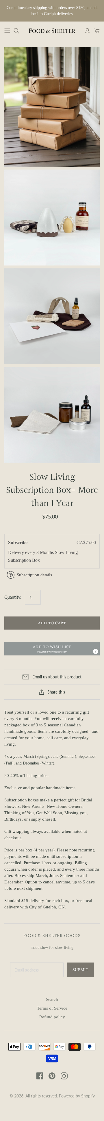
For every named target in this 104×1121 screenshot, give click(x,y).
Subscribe (18, 542)
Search (52, 999)
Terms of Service (52, 1008)
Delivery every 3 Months (31, 552)
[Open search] (16, 31)
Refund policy (52, 1017)
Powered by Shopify (77, 1095)
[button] (52, 648)
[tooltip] (95, 651)
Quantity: (12, 597)
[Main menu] (7, 31)
